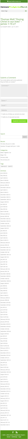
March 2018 (4, 345)
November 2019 (5, 305)
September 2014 (5, 372)
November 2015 (5, 355)
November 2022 (5, 221)
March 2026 (4, 180)
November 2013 (5, 391)
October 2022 (4, 223)
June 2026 (3, 173)
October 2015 (4, 357)
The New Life (4, 144)
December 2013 (5, 389)
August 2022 (4, 228)
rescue (9, 437)
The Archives (4, 160)
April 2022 (3, 238)
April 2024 (3, 190)
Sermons (3, 157)
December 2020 (5, 274)
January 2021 (4, 271)
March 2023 (4, 211)
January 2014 (4, 386)
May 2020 (3, 290)
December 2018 (5, 324)
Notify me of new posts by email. (10, 117)
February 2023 (4, 214)
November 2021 (5, 250)
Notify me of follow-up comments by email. (13, 114)
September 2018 (5, 331)
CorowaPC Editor (6, 26)
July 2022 (3, 230)
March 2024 (4, 192)
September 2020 (5, 281)
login (20, 437)
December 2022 (5, 218)
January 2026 (4, 185)
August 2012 (4, 401)
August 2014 (4, 374)
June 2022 (3, 233)
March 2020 (4, 295)
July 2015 (3, 362)
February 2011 (4, 422)
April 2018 (3, 343)
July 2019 (3, 307)
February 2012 (4, 410)
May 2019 (3, 312)
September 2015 (5, 360)
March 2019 (4, 317)
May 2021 (3, 264)
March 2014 (4, 381)
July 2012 (3, 403)
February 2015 (4, 369)
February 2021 (4, 269)
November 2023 (5, 197)
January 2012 (4, 413)
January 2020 (4, 300)
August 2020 (4, 283)
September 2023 (5, 199)
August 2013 (4, 396)
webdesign (14, 437)
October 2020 (4, 278)
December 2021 (5, 247)
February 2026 (4, 182)
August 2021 (4, 257)
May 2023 (3, 209)
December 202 (4, 425)
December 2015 (5, 353)
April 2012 (3, 408)
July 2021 (3, 259)
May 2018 (3, 341)
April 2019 (3, 314)
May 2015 (3, 365)
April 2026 (3, 178)
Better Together (5, 152)
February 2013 (4, 398)
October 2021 (4, 252)
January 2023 (4, 216)
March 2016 (4, 350)
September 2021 (5, 254)
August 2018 (4, 333)
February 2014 (4, 384)
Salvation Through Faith (7, 146)
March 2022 (4, 240)
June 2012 (3, 405)
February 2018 (4, 348)
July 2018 (3, 336)
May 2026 (3, 175)
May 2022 (3, 235)
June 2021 (3, 262)
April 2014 (3, 379)
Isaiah (10, 166)
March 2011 (4, 420)
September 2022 (5, 226)
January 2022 (4, 245)
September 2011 (5, 415)
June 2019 (3, 310)
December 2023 (5, 194)
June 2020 (3, 288)
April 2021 (3, 266)
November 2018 (5, 326)
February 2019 (4, 319)
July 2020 (3, 286)
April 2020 (3, 293)
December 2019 (5, 302)
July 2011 (3, 417)
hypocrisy (4, 166)
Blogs (2, 155)
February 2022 (4, 242)
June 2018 (3, 338)
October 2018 (4, 329)
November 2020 (5, 276)
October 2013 (4, 393)
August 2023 (4, 202)
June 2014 (3, 377)
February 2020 (4, 298)
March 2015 (4, 367)
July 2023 (3, 204)
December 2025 (5, 187)
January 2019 (4, 321)
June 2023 (3, 206)
